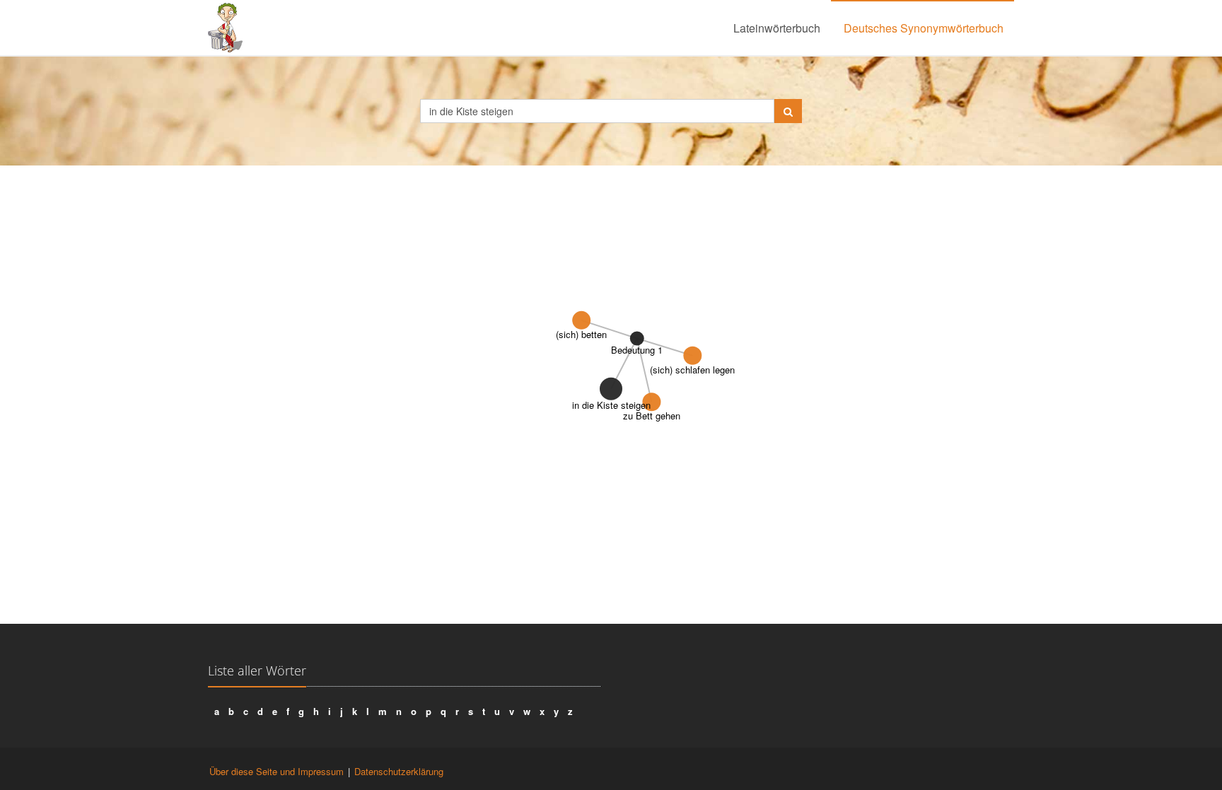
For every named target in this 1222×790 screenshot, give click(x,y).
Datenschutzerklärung (398, 771)
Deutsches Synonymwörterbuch (923, 28)
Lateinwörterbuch (776, 28)
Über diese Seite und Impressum (276, 771)
